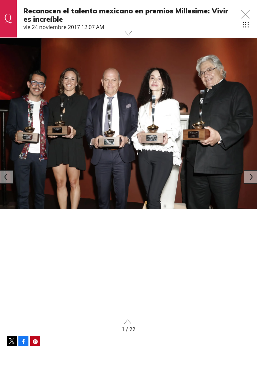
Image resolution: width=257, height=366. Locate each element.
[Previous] (6, 177)
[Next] (250, 177)
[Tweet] (12, 341)
